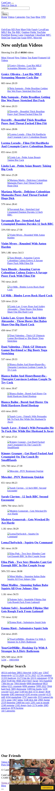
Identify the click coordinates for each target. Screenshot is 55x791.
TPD (43, 17)
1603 (11, 659)
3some (44, 700)
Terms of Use (7, 783)
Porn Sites (6, 764)
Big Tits (11, 32)
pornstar (8, 705)
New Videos (21, 57)
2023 (21, 680)
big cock (23, 702)
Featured (42, 57)
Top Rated (33, 57)
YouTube (41, 32)
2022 (41, 686)
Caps (6, 2)
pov (37, 672)
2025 (30, 675)
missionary (39, 678)
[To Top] (2, 789)
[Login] (12, 3)
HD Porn (15, 29)
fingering (8, 702)
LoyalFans (43, 29)
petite (37, 705)
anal (14, 691)
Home (4, 17)
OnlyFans (6, 29)
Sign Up (5, 5)
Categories (20, 17)
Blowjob (37, 37)
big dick (26, 691)
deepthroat (34, 683)
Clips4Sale (40, 35)
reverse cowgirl (35, 694)
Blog (38, 17)
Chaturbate (29, 35)
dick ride (30, 700)
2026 (18, 675)
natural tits (45, 697)
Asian (24, 37)
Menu (4, 14)
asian (6, 700)
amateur (28, 686)
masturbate (14, 697)
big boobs (34, 689)
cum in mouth (39, 702)
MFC (48, 35)
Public (33, 32)
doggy (39, 691)
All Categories (8, 710)
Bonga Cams (17, 35)
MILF (4, 32)
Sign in (13, 5)
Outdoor (26, 32)
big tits (23, 678)
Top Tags (30, 17)
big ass (7, 683)
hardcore (8, 678)
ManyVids (26, 29)
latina (17, 700)
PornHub (5, 35)
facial (32, 680)
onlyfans (8, 672)
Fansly (34, 29)
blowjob (24, 672)
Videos (11, 17)
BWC (30, 37)
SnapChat (15, 37)
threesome (18, 689)
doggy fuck (23, 705)
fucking (17, 708)
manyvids (29, 697)
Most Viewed (7, 57)
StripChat (5, 37)
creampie (14, 686)
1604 (16, 659)
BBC (18, 32)
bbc (11, 680)
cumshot (44, 675)
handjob (45, 680)
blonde (20, 683)
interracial (17, 694)
